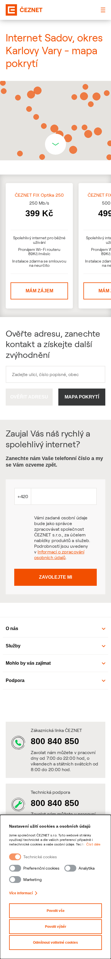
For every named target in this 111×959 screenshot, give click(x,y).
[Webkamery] (55, 705)
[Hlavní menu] (103, 10)
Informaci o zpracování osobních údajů (59, 554)
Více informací (21, 893)
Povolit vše (56, 911)
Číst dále (93, 844)
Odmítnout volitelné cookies (55, 943)
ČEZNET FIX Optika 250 (39, 195)
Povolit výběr (55, 927)
